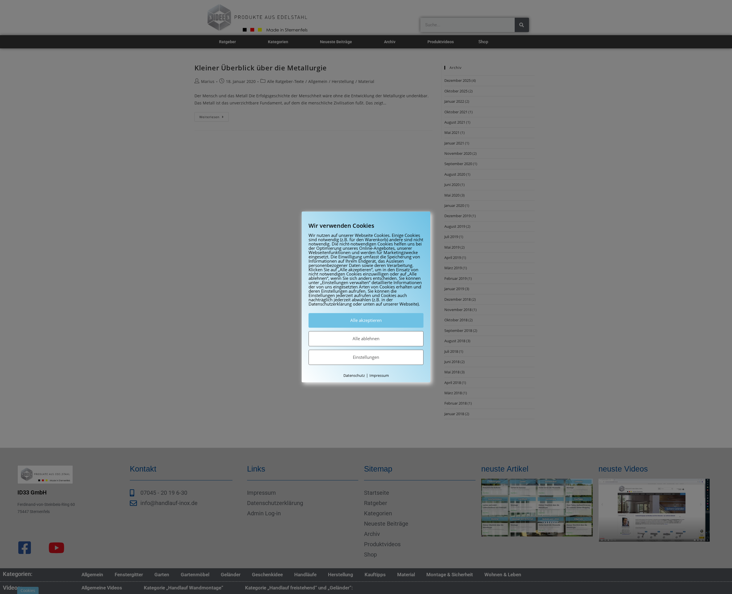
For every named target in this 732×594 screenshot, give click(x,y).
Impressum (379, 375)
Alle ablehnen (366, 338)
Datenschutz (354, 375)
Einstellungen (366, 357)
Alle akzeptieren (366, 320)
